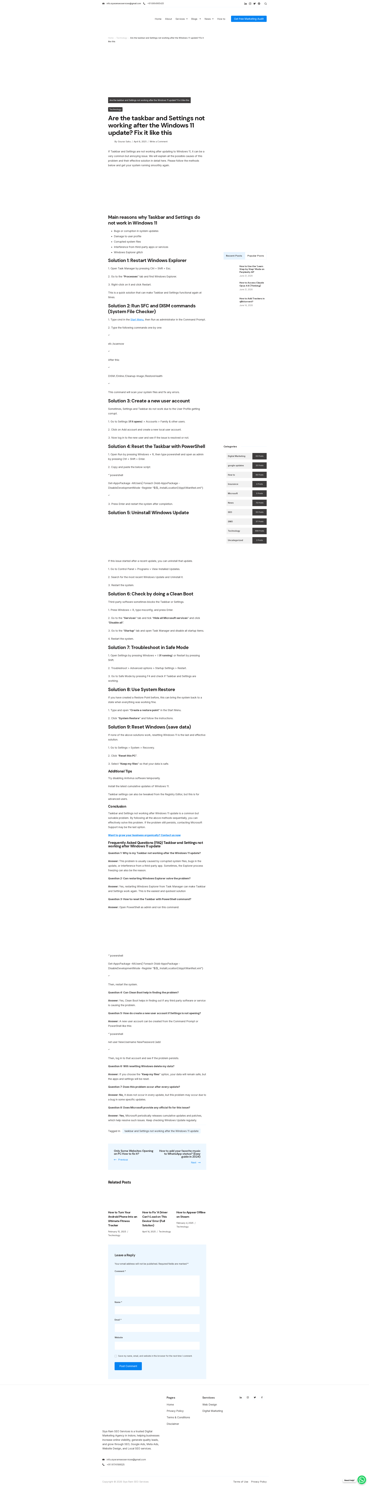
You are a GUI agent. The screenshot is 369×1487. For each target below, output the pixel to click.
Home (158, 18)
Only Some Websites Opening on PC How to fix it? (133, 1152)
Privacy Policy (175, 1410)
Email (118, 1319)
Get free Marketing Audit (249, 18)
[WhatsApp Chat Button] (361, 1479)
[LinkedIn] (245, 3)
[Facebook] (261, 1397)
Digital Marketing (212, 1410)
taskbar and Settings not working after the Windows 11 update (161, 1131)
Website (119, 1337)
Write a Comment (159, 141)
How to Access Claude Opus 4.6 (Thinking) (251, 284)
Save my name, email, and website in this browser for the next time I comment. (155, 1356)
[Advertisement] (157, 191)
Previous (123, 1159)
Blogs (194, 18)
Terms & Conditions (178, 1417)
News (208, 18)
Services (180, 18)
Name (118, 1302)
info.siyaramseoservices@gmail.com (124, 3)
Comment (120, 1271)
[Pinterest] (259, 3)
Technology (115, 109)
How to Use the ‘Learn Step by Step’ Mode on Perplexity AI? (251, 269)
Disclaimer (173, 1423)
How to (221, 18)
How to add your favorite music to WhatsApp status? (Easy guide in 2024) (179, 1153)
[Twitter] (254, 3)
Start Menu (137, 319)
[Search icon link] (265, 3)
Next (193, 1162)
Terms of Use (240, 1481)
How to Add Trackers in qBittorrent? (251, 300)
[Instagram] (250, 3)
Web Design (209, 1404)
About (168, 18)
